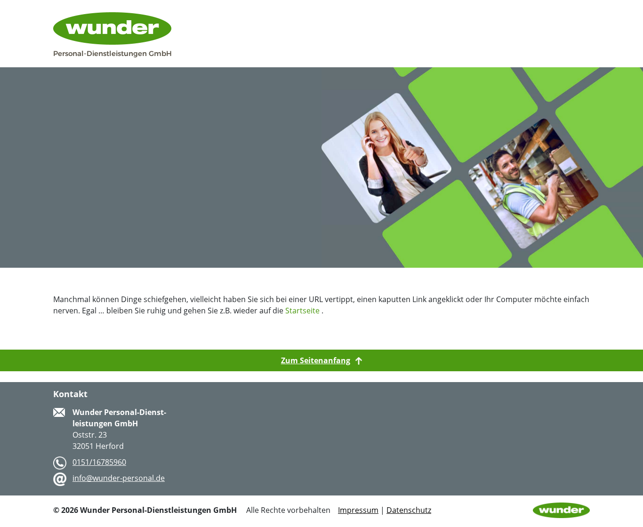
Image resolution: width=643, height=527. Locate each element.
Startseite (302, 310)
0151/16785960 (99, 462)
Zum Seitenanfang (315, 360)
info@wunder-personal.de (118, 478)
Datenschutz (408, 510)
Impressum (358, 510)
